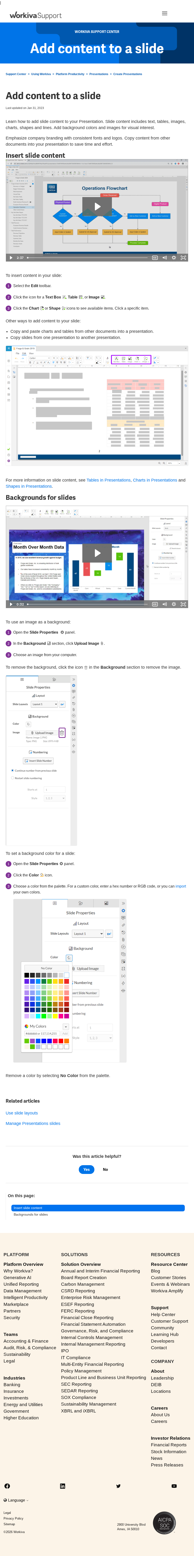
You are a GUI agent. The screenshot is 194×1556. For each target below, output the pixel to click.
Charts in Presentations (155, 480)
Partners (12, 1310)
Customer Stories (168, 1277)
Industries (14, 1378)
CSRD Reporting (78, 1290)
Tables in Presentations (109, 480)
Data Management (22, 1290)
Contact (159, 1347)
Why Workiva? (18, 1270)
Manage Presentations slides (33, 1123)
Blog (155, 1270)
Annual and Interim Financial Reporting (100, 1270)
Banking (12, 1384)
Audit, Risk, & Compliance (30, 1347)
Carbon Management (82, 1284)
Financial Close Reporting (87, 1317)
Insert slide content (28, 1208)
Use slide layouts (22, 1113)
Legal (9, 1360)
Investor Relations (170, 1438)
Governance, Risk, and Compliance (97, 1330)
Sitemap (9, 1524)
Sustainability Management (88, 1404)
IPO (65, 1350)
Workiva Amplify (167, 1290)
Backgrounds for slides (31, 1214)
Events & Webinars (170, 1284)
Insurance (14, 1391)
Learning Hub (165, 1334)
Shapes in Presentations (29, 486)
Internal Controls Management (92, 1337)
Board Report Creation (84, 1277)
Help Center (163, 1314)
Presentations (98, 74)
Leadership (162, 1378)
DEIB (156, 1384)
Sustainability (17, 1354)
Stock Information (168, 1451)
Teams (11, 1334)
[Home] (36, 15)
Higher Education (21, 1417)
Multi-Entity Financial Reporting (92, 1364)
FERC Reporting (78, 1310)
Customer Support (169, 1321)
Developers (162, 1341)
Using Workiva (41, 74)
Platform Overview (23, 1264)
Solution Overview (81, 1264)
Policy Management (81, 1370)
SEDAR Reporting (79, 1390)
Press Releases (167, 1464)
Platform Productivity (70, 74)
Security (12, 1317)
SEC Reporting (76, 1384)
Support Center (16, 74)
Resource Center (169, 1264)
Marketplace (16, 1304)
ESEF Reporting (77, 1304)
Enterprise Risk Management (90, 1297)
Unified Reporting (21, 1284)
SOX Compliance (78, 1397)
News (157, 1458)
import (181, 886)
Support (159, 1307)
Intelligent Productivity (26, 1297)
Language (17, 1500)
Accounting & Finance (26, 1341)
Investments (16, 1397)
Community (162, 1327)
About (157, 1371)
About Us (160, 1414)
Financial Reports (169, 1444)
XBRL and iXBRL (78, 1410)
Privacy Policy (13, 1518)
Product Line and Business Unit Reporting (103, 1377)
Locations (161, 1391)
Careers (159, 1408)
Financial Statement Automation (93, 1324)
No (105, 1169)
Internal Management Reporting (93, 1344)
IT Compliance (76, 1357)
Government (16, 1411)
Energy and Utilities (23, 1404)
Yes (87, 1169)
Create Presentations (127, 74)
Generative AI (17, 1277)
